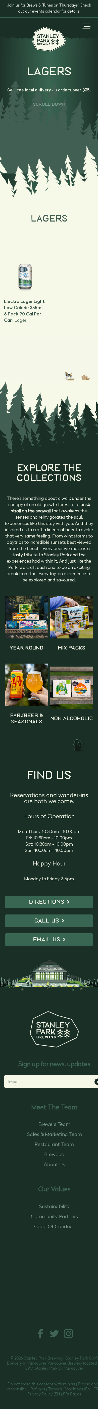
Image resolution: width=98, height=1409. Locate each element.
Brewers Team (54, 1124)
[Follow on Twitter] (54, 1338)
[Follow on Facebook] (40, 1338)
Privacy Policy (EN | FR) (48, 1394)
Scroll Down (49, 104)
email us (46, 939)
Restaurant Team (54, 1144)
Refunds (37, 1389)
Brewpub (54, 1154)
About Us (54, 1164)
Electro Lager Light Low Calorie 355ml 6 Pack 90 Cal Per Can (24, 311)
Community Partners (54, 1216)
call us (46, 920)
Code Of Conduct (54, 1226)
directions (46, 902)
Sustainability (54, 1206)
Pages (75, 1394)
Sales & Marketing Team (54, 1134)
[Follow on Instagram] (68, 1338)
